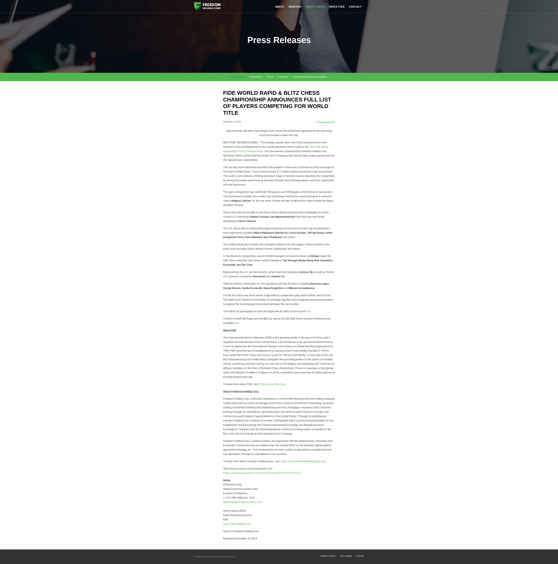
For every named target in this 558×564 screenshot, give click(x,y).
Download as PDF (326, 122)
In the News (282, 77)
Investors (337, 6)
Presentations (256, 77)
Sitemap (360, 556)
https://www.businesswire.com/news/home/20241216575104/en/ (262, 472)
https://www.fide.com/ (272, 384)
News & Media (315, 6)
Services (295, 6)
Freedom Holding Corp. (209, 557)
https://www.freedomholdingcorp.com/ (304, 461)
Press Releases (237, 77)
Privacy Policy (328, 556)
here (308, 311)
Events (270, 77)
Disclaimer (346, 556)
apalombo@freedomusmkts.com (242, 502)
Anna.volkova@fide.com (237, 523)
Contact (355, 6)
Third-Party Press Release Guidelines (309, 77)
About (279, 6)
